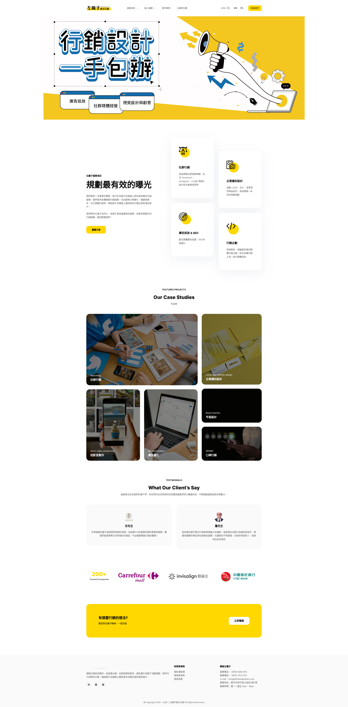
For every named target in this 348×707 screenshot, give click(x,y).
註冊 (235, 8)
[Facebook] (88, 684)
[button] (96, 230)
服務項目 (131, 8)
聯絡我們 (255, 8)
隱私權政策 (179, 671)
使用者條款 (179, 675)
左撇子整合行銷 (177, 702)
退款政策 (178, 679)
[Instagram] (96, 684)
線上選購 (149, 8)
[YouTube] (103, 684)
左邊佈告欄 (182, 8)
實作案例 (166, 8)
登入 (242, 8)
